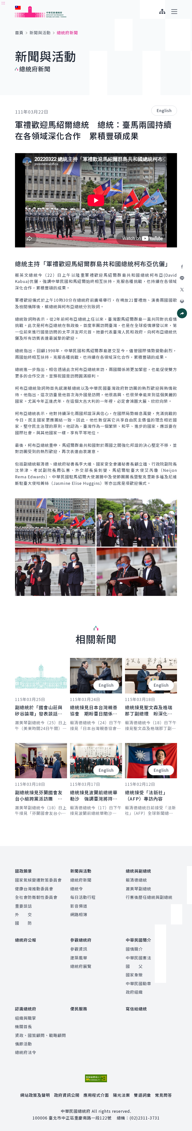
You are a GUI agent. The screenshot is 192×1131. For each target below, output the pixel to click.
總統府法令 (25, 1052)
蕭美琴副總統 (138, 889)
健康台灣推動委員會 (34, 889)
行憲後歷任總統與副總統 (149, 897)
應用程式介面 (96, 1095)
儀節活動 (23, 1044)
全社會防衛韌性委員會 (36, 897)
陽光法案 (121, 1095)
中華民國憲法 (138, 958)
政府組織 (134, 992)
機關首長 (23, 1026)
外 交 (23, 914)
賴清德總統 (136, 880)
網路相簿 (78, 914)
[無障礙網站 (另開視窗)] (96, 1078)
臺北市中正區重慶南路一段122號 (80, 1118)
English (164, 110)
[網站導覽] (162, 12)
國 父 (134, 966)
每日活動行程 (83, 897)
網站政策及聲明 (35, 1095)
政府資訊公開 (67, 1095)
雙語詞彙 (142, 1095)
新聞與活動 (40, 33)
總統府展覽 (81, 966)
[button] (182, 313)
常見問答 (163, 1095)
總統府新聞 (81, 880)
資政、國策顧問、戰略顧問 (40, 1035)
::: (3, 3)
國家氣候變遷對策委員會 (38, 880)
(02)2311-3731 (145, 1118)
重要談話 (23, 906)
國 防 (23, 923)
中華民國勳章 (138, 983)
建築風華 (78, 958)
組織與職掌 (25, 1018)
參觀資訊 (78, 949)
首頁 (19, 33)
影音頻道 (78, 906)
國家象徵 (134, 975)
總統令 (76, 889)
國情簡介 (134, 949)
